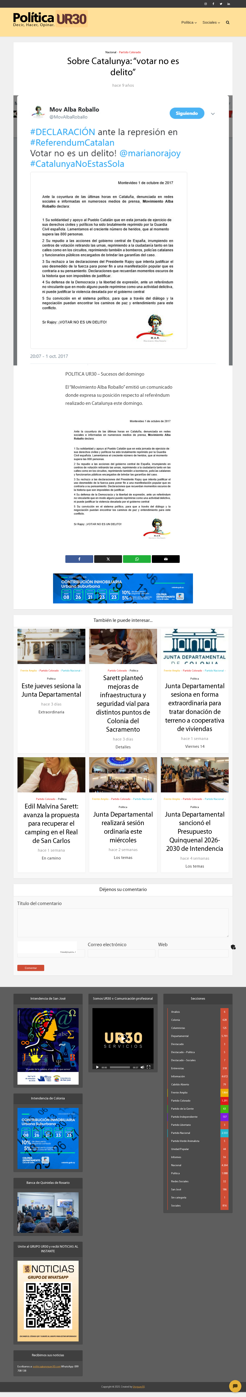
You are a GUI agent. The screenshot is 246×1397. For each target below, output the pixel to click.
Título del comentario (39, 908)
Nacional (110, 52)
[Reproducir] (97, 1072)
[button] (123, 1043)
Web (163, 950)
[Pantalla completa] (148, 1072)
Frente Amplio (29, 676)
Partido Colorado (130, 52)
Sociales (210, 22)
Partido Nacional (71, 676)
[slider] (120, 1072)
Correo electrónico (107, 950)
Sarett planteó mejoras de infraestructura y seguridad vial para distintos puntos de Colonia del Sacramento (123, 709)
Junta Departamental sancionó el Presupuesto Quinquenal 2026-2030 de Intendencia (195, 837)
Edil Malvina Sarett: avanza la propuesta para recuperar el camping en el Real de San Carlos (51, 829)
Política (187, 22)
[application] (123, 1043)
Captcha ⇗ (68, 957)
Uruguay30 (139, 1392)
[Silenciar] (142, 1072)
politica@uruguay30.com (47, 1371)
